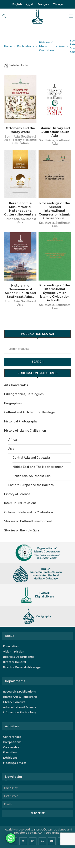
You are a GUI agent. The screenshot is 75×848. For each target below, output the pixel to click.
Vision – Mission (13, 651)
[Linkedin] (42, 841)
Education (10, 752)
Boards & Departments (18, 656)
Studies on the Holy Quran (22, 530)
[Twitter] (23, 841)
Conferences (12, 736)
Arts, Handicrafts (16, 385)
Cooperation (11, 747)
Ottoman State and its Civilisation (28, 512)
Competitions (12, 742)
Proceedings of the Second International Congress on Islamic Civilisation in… (55, 210)
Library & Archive (14, 702)
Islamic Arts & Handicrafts (20, 696)
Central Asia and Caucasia (31, 457)
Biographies (13, 403)
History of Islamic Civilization (46, 46)
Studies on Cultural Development (28, 521)
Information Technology (19, 712)
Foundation (11, 646)
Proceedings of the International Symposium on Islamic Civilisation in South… (54, 292)
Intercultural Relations (20, 503)
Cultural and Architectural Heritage (29, 412)
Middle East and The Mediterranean (37, 466)
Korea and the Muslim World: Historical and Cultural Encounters (20, 208)
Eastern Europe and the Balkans (31, 485)
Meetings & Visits (14, 762)
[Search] (4, 16)
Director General (14, 662)
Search (38, 361)
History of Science (17, 494)
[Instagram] (33, 841)
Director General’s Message (22, 667)
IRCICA (38, 829)
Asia (62, 46)
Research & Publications (19, 691)
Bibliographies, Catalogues (24, 394)
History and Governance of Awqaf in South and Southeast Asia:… (20, 291)
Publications (25, 46)
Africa (12, 439)
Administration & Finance (19, 707)
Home (8, 46)
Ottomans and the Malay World (20, 130)
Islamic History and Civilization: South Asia (55, 132)
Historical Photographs (20, 421)
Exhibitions (10, 757)
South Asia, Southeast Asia (54, 142)
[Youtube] (52, 841)
